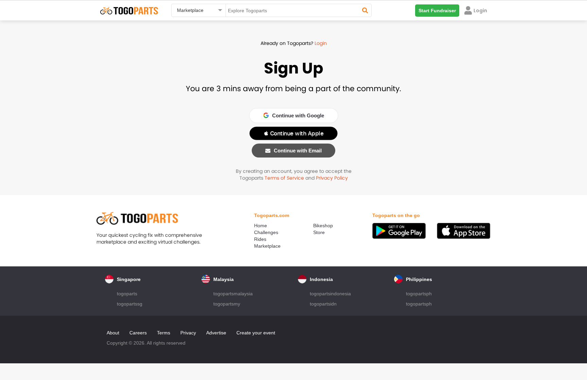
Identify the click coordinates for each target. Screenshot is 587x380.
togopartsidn (323, 304)
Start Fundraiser (437, 10)
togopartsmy (226, 304)
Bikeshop (323, 225)
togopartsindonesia (330, 293)
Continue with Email (298, 150)
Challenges (266, 232)
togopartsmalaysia (233, 293)
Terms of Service (284, 178)
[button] (293, 133)
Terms (163, 332)
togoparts (127, 293)
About (113, 332)
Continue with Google (298, 115)
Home (260, 225)
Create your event (255, 332)
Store (319, 232)
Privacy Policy (332, 178)
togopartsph (419, 293)
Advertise (216, 332)
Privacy (188, 332)
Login (321, 43)
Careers (138, 332)
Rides (260, 239)
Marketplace (267, 246)
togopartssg (129, 304)
